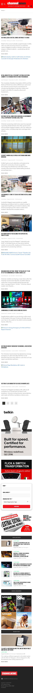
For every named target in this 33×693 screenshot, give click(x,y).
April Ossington (24, 547)
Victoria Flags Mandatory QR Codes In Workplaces (15, 383)
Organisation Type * (7, 499)
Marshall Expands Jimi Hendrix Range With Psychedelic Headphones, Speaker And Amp (21, 555)
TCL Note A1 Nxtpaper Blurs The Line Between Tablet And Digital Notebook (21, 544)
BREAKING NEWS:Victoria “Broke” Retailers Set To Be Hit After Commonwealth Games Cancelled (15, 272)
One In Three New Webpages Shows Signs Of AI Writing (22, 583)
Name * (4, 485)
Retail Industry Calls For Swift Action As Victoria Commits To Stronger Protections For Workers (15, 76)
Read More (4, 661)
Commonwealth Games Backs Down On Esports (14, 310)
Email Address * (6, 492)
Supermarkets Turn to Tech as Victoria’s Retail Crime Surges (16, 195)
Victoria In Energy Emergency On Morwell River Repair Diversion (16, 347)
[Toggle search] (4, 4)
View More (4, 596)
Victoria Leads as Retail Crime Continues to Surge (15, 37)
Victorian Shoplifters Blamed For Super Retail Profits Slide (14, 234)
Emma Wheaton (25, 576)
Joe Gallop (23, 558)
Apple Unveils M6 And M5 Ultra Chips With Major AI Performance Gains (22, 564)
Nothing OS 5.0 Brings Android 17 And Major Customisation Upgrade (22, 574)
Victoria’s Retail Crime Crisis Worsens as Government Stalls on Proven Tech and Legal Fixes (16, 117)
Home (2, 10)
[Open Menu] (2, 4)
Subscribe (16, 506)
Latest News (16, 540)
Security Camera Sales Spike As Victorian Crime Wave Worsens (16, 156)
